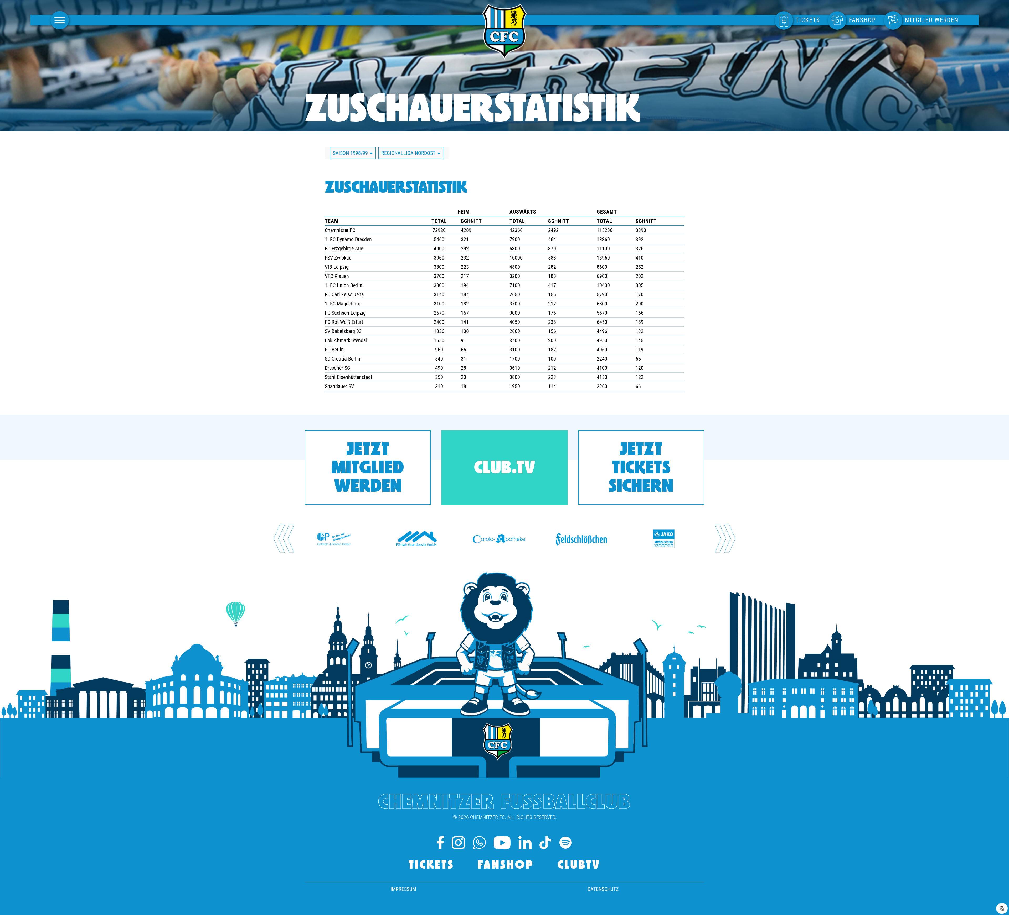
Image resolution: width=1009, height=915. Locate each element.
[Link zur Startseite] (504, 57)
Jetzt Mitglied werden (368, 468)
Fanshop (506, 865)
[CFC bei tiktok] (545, 842)
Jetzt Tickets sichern (641, 468)
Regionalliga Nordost (409, 153)
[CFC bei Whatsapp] (479, 842)
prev (284, 539)
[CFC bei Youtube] (502, 842)
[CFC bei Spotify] (565, 842)
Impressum (403, 889)
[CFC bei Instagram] (458, 842)
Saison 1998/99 (351, 153)
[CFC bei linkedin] (525, 842)
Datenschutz (603, 889)
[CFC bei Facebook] (440, 842)
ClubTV (579, 865)
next (725, 539)
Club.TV (504, 468)
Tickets (431, 865)
